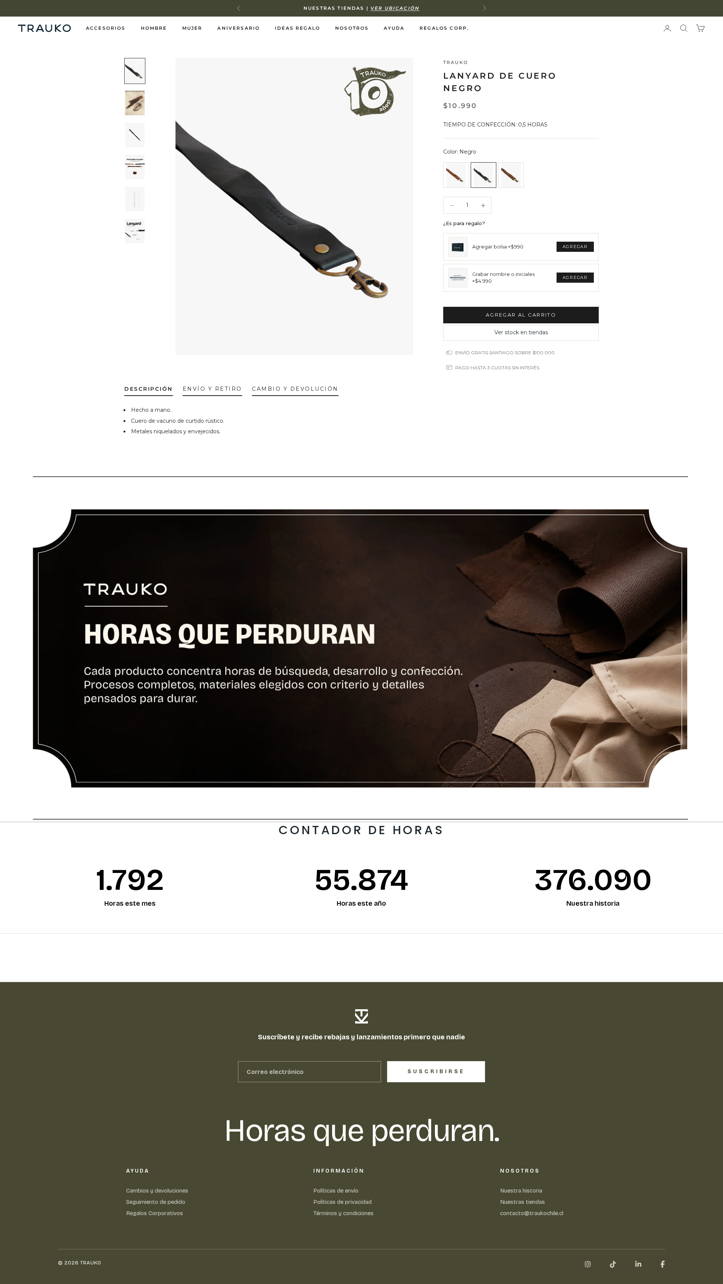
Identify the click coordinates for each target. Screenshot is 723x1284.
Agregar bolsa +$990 (497, 247)
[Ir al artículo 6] (134, 231)
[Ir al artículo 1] (134, 71)
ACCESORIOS (106, 28)
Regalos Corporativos (154, 1213)
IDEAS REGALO (297, 28)
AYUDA (394, 28)
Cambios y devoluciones (157, 1190)
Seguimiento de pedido (155, 1202)
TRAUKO (455, 62)
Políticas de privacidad (342, 1202)
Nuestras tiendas (522, 1202)
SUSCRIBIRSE (436, 1071)
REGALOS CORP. (444, 28)
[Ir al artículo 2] (134, 103)
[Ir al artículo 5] (134, 199)
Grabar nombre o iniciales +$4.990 (503, 277)
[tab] (148, 390)
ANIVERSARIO (238, 28)
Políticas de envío (335, 1190)
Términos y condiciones (343, 1213)
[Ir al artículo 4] (134, 167)
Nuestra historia (521, 1190)
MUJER (192, 28)
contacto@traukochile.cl (531, 1213)
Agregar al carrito (521, 315)
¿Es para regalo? (464, 223)
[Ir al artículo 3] (134, 135)
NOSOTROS (352, 28)
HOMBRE (154, 28)
